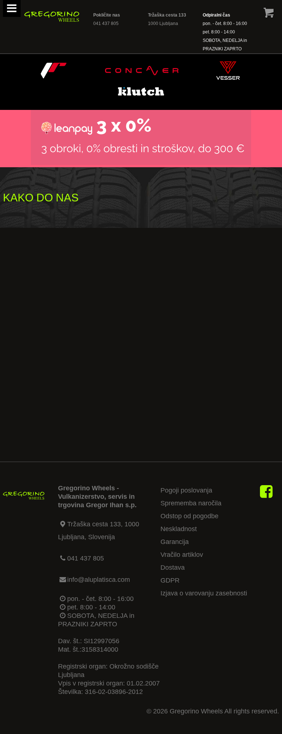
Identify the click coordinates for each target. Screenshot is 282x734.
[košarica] (268, 14)
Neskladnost (178, 529)
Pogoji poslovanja (186, 490)
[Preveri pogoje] (141, 163)
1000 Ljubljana (163, 23)
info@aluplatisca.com (98, 579)
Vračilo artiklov (181, 554)
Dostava (172, 567)
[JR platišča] (53, 77)
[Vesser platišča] (228, 77)
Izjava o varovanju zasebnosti (203, 593)
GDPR (170, 580)
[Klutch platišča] (141, 98)
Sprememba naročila (190, 503)
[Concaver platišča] (142, 77)
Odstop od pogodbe (189, 516)
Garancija (174, 541)
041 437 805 (106, 23)
